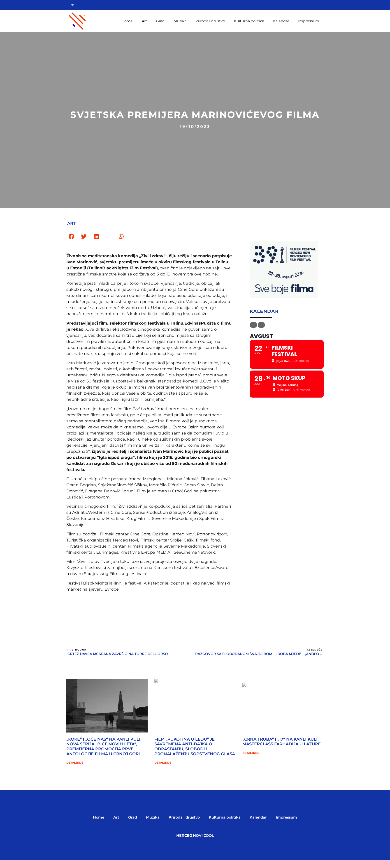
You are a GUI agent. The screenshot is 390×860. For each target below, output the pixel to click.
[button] (71, 237)
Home (127, 21)
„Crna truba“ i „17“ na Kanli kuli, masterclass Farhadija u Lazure (281, 742)
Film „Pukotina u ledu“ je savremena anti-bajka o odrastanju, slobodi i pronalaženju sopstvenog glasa (194, 746)
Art (144, 21)
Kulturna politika (249, 21)
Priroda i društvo (210, 21)
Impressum (308, 21)
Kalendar (281, 21)
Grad (160, 21)
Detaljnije (74, 762)
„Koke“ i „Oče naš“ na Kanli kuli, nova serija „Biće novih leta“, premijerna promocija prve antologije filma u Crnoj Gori (103, 746)
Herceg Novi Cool (195, 835)
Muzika (180, 21)
